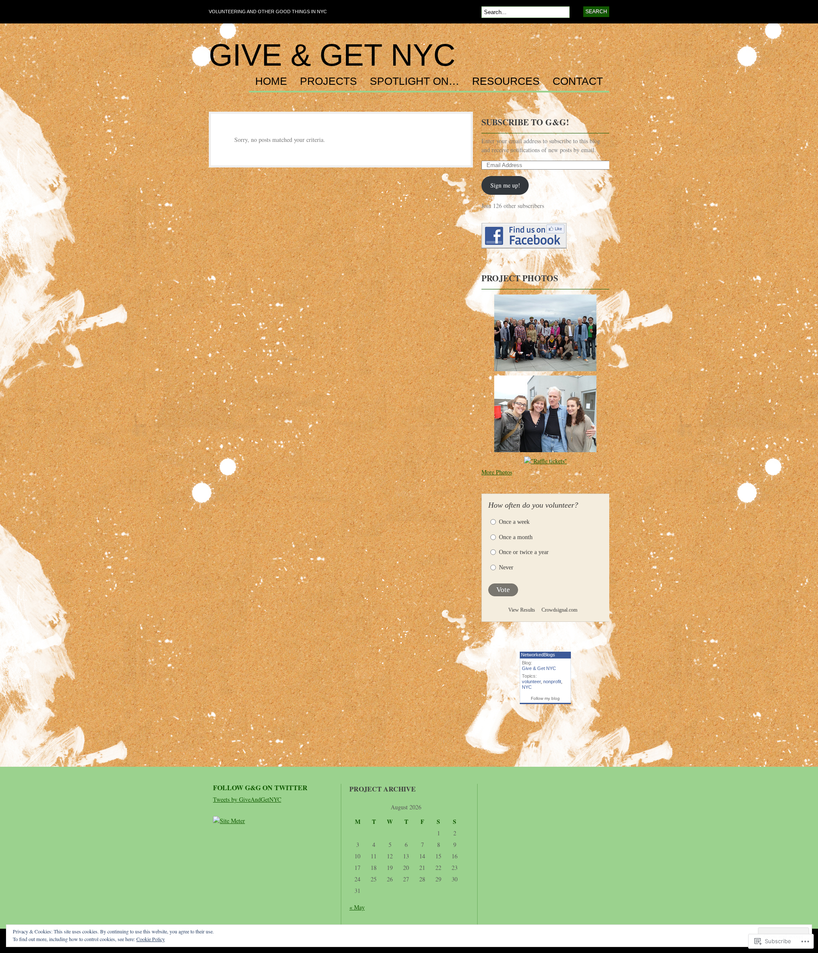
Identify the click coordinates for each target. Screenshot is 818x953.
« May (357, 907)
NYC (527, 687)
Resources (506, 81)
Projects (328, 81)
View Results (521, 610)
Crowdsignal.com (559, 610)
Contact (578, 81)
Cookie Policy (150, 939)
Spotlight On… (414, 81)
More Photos (496, 472)
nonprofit (552, 681)
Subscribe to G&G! (525, 122)
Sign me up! (505, 185)
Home (271, 81)
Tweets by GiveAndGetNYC (247, 799)
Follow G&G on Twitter (260, 787)
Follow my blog (545, 698)
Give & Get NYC (332, 55)
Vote (503, 590)
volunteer (531, 681)
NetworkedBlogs (538, 654)
